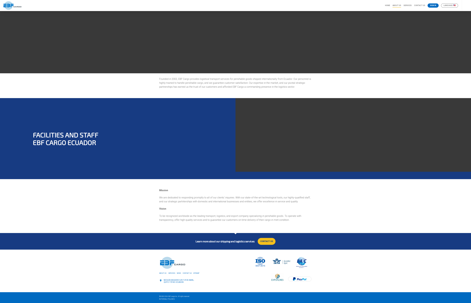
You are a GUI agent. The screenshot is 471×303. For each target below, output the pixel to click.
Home (387, 5)
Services (408, 5)
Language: (448, 5)
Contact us (419, 5)
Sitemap (196, 273)
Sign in (433, 5)
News (179, 273)
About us (396, 5)
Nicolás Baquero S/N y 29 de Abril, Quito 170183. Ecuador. (179, 281)
